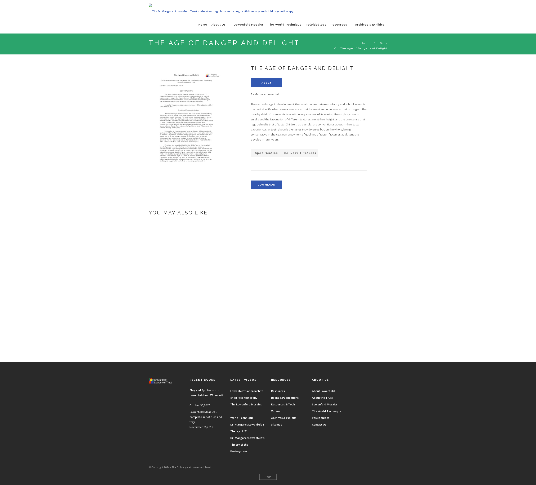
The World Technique (285, 24)
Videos (275, 411)
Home (202, 24)
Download (196, 271)
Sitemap (276, 424)
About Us (218, 24)
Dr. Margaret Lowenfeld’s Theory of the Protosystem (247, 444)
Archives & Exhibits (369, 24)
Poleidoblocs (316, 24)
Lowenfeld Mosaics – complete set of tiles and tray (242, 286)
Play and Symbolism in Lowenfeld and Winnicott (238, 256)
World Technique (242, 418)
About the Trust (322, 398)
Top (268, 477)
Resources (339, 24)
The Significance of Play (214, 315)
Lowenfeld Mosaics (249, 24)
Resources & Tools (283, 404)
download (266, 184)
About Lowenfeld (323, 391)
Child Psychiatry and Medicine (220, 345)
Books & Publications (285, 398)
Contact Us (319, 424)
